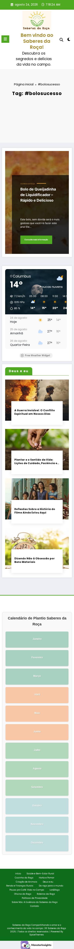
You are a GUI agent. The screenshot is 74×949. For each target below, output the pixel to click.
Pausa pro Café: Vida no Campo (26, 889)
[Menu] (5, 39)
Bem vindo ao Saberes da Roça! (37, 41)
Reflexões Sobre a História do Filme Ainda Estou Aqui (34, 510)
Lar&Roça (55, 889)
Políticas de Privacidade (34, 898)
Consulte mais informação (36, 239)
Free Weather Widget (37, 355)
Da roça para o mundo (51, 885)
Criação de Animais (26, 881)
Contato (34, 906)
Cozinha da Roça (27, 184)
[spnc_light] (69, 40)
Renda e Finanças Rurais (19, 885)
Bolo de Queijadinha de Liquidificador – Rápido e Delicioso (38, 194)
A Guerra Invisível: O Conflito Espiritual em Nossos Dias (34, 412)
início (18, 873)
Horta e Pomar (46, 877)
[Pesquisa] (61, 40)
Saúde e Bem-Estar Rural (40, 873)
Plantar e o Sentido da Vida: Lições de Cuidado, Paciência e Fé (35, 461)
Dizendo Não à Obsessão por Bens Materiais (34, 560)
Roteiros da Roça (46, 894)
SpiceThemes (36, 934)
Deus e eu (48, 881)
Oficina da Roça (22, 894)
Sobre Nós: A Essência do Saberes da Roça (35, 902)
